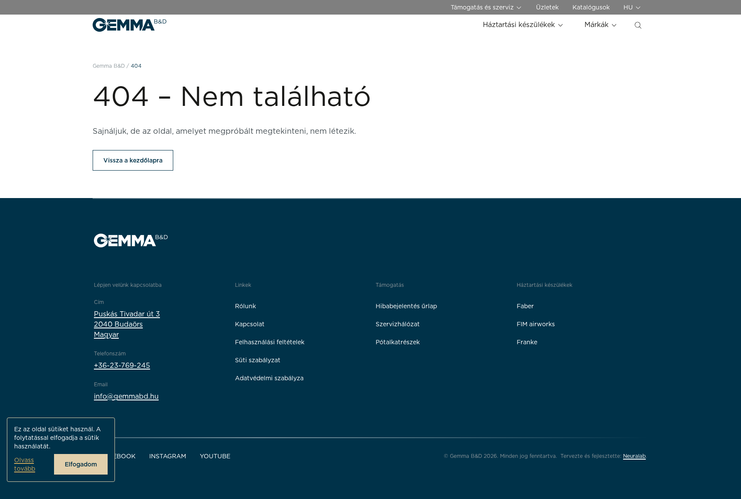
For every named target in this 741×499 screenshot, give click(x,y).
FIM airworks (536, 324)
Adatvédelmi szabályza (269, 378)
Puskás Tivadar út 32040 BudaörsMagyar (127, 324)
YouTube (215, 456)
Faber (525, 306)
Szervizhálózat (398, 324)
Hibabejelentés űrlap (406, 306)
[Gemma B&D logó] (129, 25)
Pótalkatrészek (398, 342)
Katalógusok (591, 7)
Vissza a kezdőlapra (133, 160)
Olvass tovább (24, 464)
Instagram (167, 456)
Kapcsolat (250, 324)
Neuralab (634, 456)
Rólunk (245, 306)
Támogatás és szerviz (483, 7)
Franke (527, 342)
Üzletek (547, 7)
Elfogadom (81, 464)
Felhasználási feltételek (269, 342)
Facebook (118, 456)
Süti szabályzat (257, 360)
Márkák (597, 25)
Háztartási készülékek (520, 25)
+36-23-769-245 (122, 365)
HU (629, 7)
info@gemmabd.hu (126, 396)
